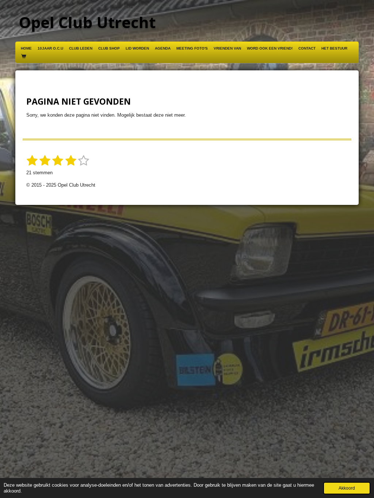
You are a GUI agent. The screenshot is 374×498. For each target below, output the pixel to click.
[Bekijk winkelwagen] (23, 56)
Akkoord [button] (347, 488)
